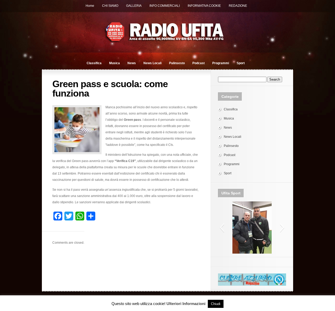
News (131, 63)
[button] (221, 227)
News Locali (152, 63)
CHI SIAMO (110, 6)
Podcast (198, 63)
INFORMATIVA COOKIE (204, 6)
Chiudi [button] (215, 304)
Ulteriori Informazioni (185, 303)
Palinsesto (177, 63)
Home (90, 6)
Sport (241, 63)
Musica (114, 63)
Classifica (94, 63)
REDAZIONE (238, 6)
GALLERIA (134, 6)
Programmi (220, 63)
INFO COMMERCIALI (164, 6)
